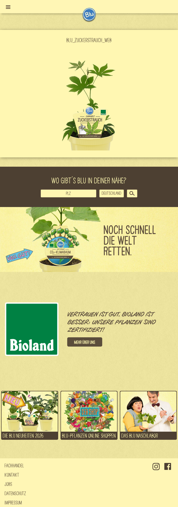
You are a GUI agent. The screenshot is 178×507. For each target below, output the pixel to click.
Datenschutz (15, 493)
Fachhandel (14, 465)
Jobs (8, 483)
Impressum (13, 502)
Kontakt (12, 474)
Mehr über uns (84, 342)
